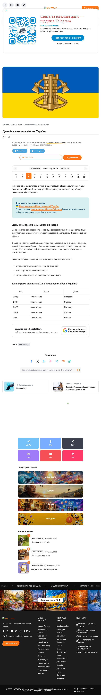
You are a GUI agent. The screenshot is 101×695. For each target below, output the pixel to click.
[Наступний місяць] (86, 168)
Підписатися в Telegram (68, 37)
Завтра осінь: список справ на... (44, 569)
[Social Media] (28, 443)
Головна (5, 124)
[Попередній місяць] (15, 168)
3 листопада (24, 345)
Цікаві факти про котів (40, 542)
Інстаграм (38, 151)
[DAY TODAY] (8, 618)
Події (20, 124)
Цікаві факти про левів (40, 556)
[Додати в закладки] (8, 137)
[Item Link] (50, 477)
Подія (13, 124)
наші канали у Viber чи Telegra (45, 209)
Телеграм (21, 151)
